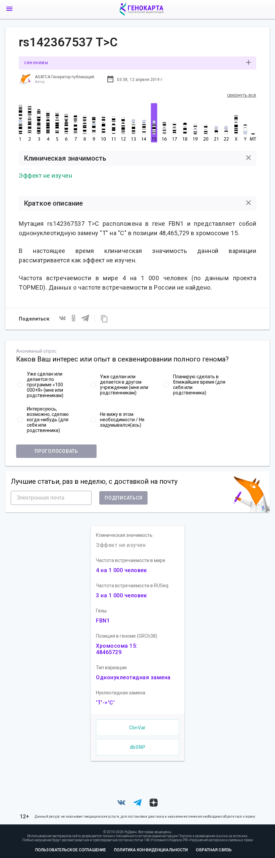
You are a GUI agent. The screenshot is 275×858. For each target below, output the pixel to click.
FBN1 (103, 620)
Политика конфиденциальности (151, 850)
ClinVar (137, 727)
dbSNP (138, 747)
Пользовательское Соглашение (70, 850)
